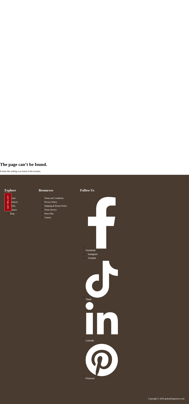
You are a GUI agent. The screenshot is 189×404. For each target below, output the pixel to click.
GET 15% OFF (8, 202)
